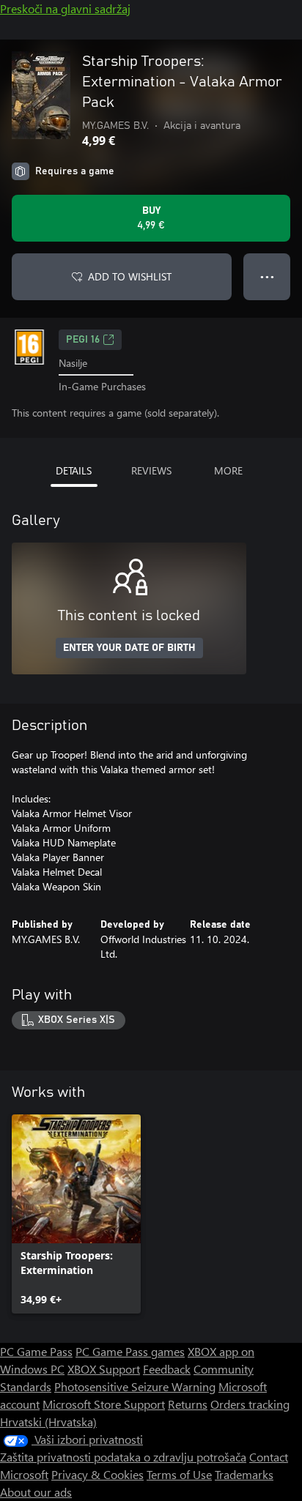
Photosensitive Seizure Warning (135, 1386)
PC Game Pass (36, 1351)
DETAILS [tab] (74, 470)
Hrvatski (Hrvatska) (48, 1421)
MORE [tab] (228, 470)
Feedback (167, 1369)
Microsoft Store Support (104, 1404)
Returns (187, 1404)
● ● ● (267, 276)
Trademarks (244, 1474)
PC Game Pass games (130, 1351)
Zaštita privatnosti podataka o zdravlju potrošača (123, 1456)
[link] (76, 1214)
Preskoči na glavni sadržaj (65, 8)
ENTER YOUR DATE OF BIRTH (129, 648)
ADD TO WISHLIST (130, 276)
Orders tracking (250, 1404)
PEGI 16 (83, 340)
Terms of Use (179, 1474)
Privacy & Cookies (97, 1474)
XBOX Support (103, 1369)
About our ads (36, 1492)
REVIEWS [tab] (151, 470)
